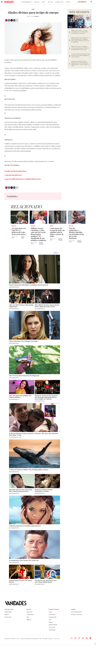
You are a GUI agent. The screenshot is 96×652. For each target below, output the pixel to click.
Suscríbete (82, 2)
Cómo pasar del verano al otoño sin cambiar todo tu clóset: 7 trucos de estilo (57, 232)
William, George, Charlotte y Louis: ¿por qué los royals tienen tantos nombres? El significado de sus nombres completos (38, 234)
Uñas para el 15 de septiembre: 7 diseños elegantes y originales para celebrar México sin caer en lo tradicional (80, 40)
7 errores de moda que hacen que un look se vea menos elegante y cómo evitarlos (80, 55)
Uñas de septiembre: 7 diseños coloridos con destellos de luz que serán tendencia (76, 233)
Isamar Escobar (41, 243)
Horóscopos (59, 2)
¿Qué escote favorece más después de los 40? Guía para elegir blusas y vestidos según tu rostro (80, 63)
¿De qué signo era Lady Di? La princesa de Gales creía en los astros (19, 231)
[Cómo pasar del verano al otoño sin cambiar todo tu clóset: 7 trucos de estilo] (57, 217)
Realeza (36, 2)
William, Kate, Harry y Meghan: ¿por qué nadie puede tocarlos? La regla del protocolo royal (80, 48)
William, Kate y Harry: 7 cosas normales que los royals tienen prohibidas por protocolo (79, 32)
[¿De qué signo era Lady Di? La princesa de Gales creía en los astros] (19, 217)
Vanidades (36, 16)
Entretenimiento (27, 2)
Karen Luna (22, 237)
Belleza (50, 2)
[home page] (9, 2)
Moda (43, 2)
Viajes (68, 2)
